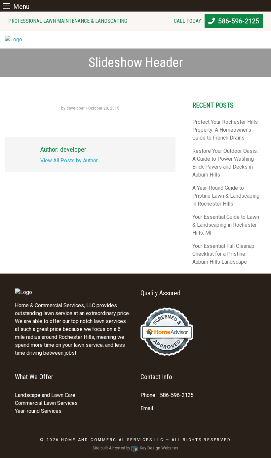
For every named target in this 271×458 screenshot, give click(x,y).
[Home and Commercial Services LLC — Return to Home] (135, 40)
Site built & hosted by (135, 448)
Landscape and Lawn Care (45, 395)
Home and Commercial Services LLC (112, 440)
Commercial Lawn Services (46, 403)
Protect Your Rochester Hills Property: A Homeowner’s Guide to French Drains (225, 130)
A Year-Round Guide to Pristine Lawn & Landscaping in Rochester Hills (225, 196)
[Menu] (6, 6)
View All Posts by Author (69, 160)
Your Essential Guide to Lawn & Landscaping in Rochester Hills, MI (225, 225)
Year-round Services (38, 411)
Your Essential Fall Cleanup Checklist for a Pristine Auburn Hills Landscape (223, 254)
